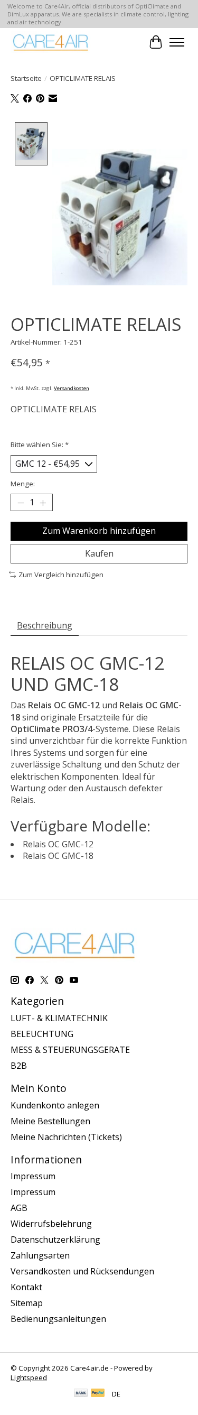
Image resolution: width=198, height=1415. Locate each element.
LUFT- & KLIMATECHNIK (59, 1018)
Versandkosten (71, 388)
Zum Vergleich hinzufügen (60, 574)
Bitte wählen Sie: (40, 444)
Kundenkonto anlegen (55, 1105)
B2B (19, 1065)
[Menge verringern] (20, 503)
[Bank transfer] (81, 1394)
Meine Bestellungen (50, 1121)
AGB (19, 1208)
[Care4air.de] (51, 42)
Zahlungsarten (40, 1255)
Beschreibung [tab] (44, 625)
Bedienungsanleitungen (58, 1319)
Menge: (23, 483)
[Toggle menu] (176, 42)
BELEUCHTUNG (42, 1034)
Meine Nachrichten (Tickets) (66, 1137)
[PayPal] (98, 1394)
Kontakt (26, 1287)
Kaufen (99, 553)
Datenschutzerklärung (55, 1239)
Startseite (26, 78)
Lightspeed (29, 1377)
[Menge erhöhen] (43, 503)
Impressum (33, 1176)
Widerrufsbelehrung (51, 1223)
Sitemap (27, 1303)
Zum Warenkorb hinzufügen (99, 531)
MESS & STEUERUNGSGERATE (70, 1050)
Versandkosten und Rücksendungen (82, 1271)
